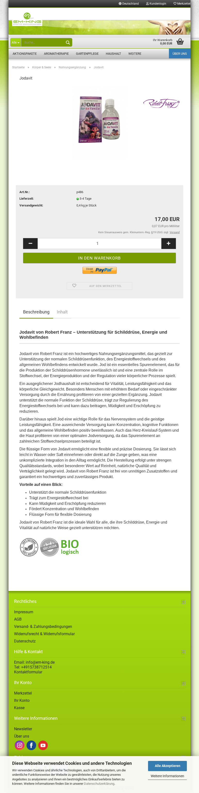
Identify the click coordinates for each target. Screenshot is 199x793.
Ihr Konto (22, 700)
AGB (18, 619)
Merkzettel (183, 3)
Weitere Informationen (167, 776)
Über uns (180, 53)
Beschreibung (36, 311)
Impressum (23, 612)
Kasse (19, 707)
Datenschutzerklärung (99, 783)
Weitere (134, 53)
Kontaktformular (28, 672)
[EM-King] (99, 21)
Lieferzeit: (26, 198)
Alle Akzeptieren (167, 766)
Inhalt (62, 311)
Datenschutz (25, 641)
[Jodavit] (99, 122)
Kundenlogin (157, 3)
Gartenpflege (87, 53)
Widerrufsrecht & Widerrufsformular (44, 634)
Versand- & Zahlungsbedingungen (43, 626)
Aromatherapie (56, 53)
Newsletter (23, 729)
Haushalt (113, 53)
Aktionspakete (25, 53)
